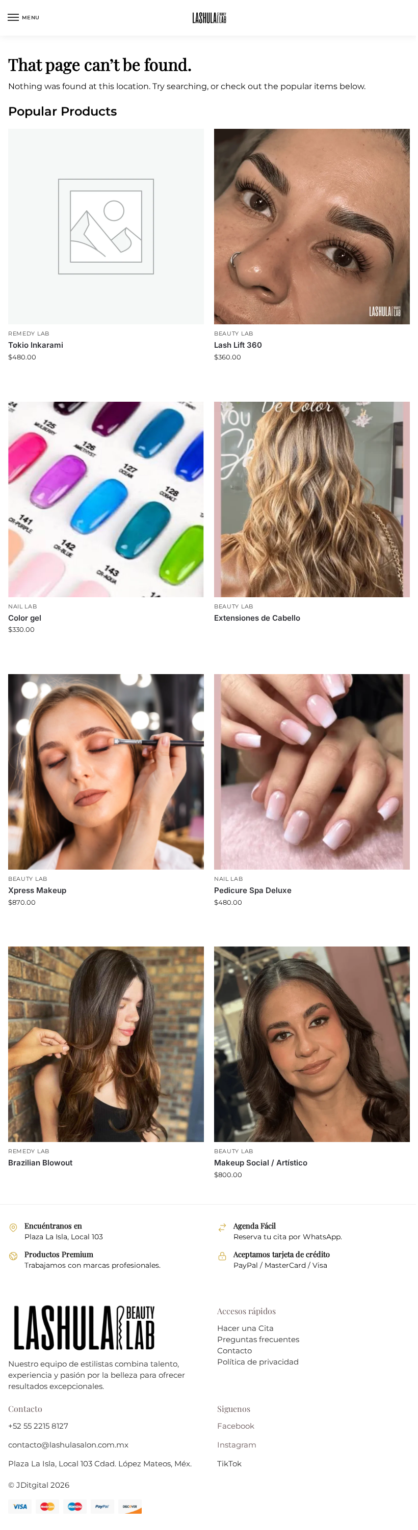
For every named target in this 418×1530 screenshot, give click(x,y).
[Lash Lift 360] (312, 226)
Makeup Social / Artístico (260, 1162)
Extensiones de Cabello (257, 618)
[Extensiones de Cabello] (312, 499)
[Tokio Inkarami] (106, 226)
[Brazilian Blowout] (106, 1044)
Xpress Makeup (37, 890)
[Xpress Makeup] (106, 772)
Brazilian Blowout (40, 1162)
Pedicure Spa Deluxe (253, 890)
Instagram (236, 1445)
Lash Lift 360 (238, 345)
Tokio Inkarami (35, 345)
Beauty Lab (233, 333)
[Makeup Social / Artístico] (312, 1044)
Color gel (24, 618)
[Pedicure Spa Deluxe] (312, 772)
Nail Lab (22, 606)
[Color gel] (106, 499)
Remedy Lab (28, 333)
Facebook (235, 1426)
